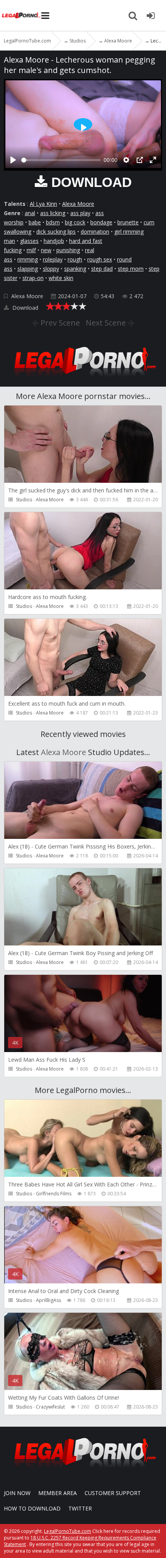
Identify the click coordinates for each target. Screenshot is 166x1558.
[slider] (60, 160)
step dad (102, 268)
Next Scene (107, 322)
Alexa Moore (78, 203)
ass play (80, 213)
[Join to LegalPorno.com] (83, 379)
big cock (75, 222)
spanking (75, 268)
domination (95, 231)
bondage (101, 222)
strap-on (33, 278)
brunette (128, 222)
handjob (54, 240)
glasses (29, 240)
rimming (27, 259)
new (46, 250)
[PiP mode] (140, 160)
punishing (68, 250)
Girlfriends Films (53, 1193)
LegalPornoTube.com (21, 15)
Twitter (80, 1508)
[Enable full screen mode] (153, 160)
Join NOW (17, 1493)
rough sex (99, 259)
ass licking (52, 213)
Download (24, 307)
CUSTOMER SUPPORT (113, 1493)
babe (35, 222)
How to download (32, 1508)
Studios (24, 499)
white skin (61, 278)
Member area (57, 1493)
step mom (131, 268)
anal (30, 213)
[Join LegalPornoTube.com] (150, 15)
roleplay (53, 259)
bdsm (53, 222)
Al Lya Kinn (43, 203)
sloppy (51, 268)
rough (75, 259)
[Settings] (126, 160)
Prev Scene (59, 322)
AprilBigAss (48, 1300)
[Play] (13, 160)
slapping (27, 268)
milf (31, 250)
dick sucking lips (56, 231)
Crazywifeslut (50, 1407)
